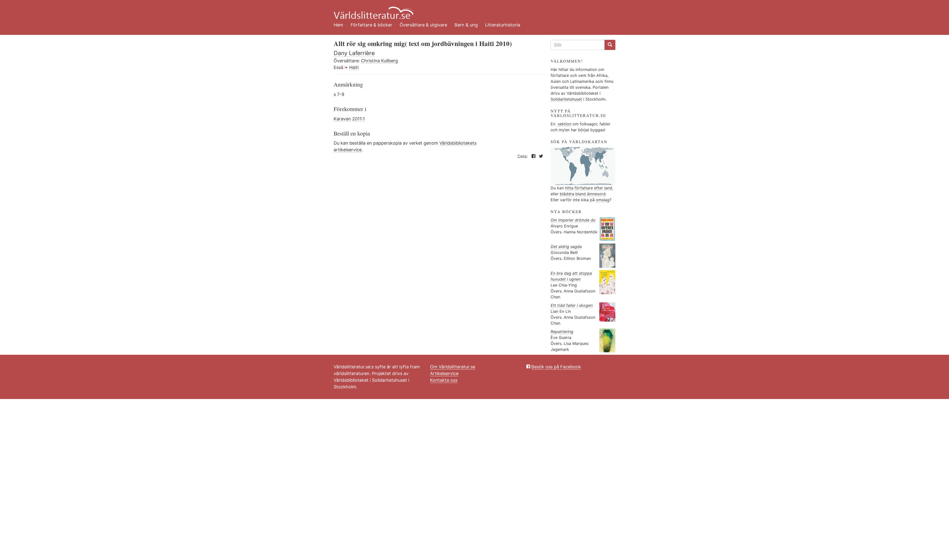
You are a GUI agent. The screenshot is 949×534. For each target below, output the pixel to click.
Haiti (354, 67)
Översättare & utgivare (423, 24)
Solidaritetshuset (567, 99)
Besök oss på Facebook (556, 366)
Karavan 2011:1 (349, 118)
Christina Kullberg (379, 60)
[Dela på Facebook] (532, 156)
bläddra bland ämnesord (582, 193)
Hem (338, 24)
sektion (564, 123)
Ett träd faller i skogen (572, 305)
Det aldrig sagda (566, 246)
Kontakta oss (443, 380)
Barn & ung (466, 24)
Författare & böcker (371, 24)
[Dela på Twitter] (540, 156)
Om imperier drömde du (573, 220)
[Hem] (471, 10)
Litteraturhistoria (502, 24)
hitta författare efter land (588, 187)
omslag (602, 199)
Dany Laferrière (354, 53)
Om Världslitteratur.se (452, 366)
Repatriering (562, 331)
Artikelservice (444, 373)
